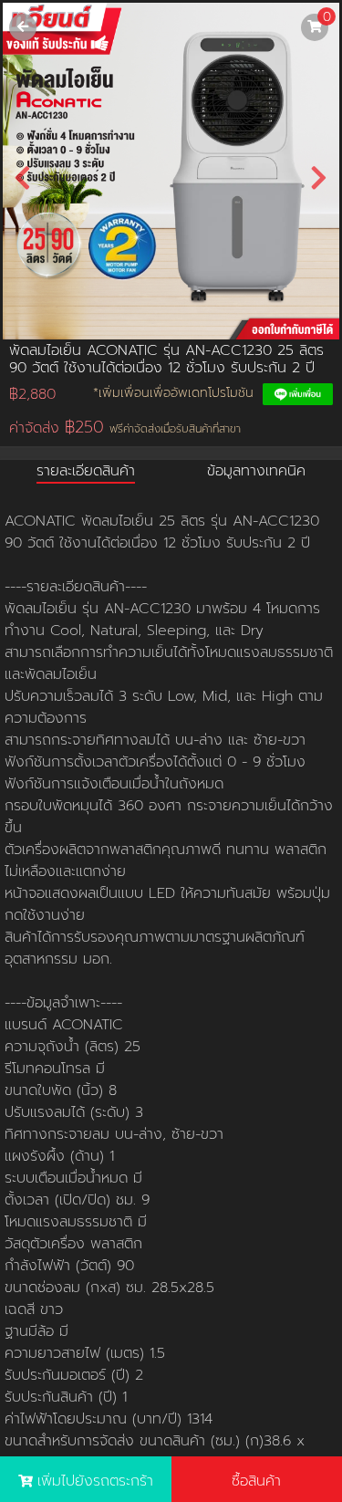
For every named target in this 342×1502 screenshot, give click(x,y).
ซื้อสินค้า (256, 1481)
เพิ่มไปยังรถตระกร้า (95, 1481)
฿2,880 (32, 394)
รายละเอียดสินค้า (85, 471)
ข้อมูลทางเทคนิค (256, 471)
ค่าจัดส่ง (125, 427)
